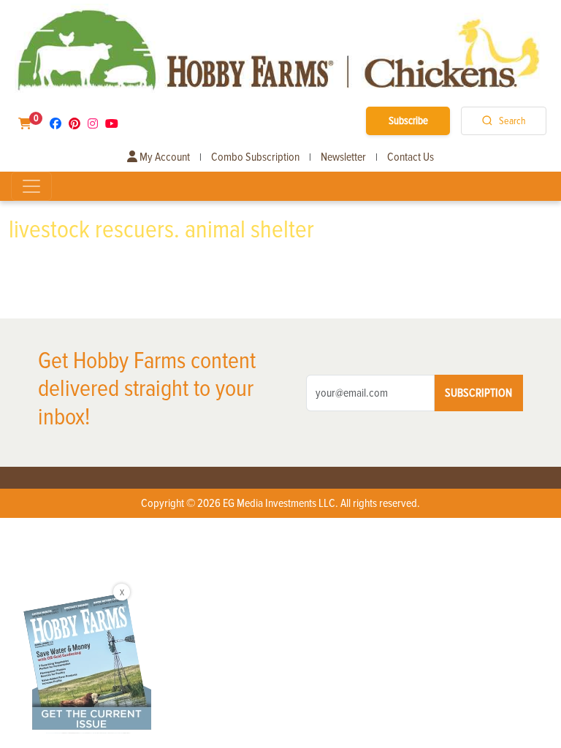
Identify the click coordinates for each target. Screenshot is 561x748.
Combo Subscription (255, 157)
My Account (163, 157)
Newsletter (343, 157)
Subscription (478, 393)
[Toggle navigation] (31, 186)
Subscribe (408, 120)
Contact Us (410, 157)
